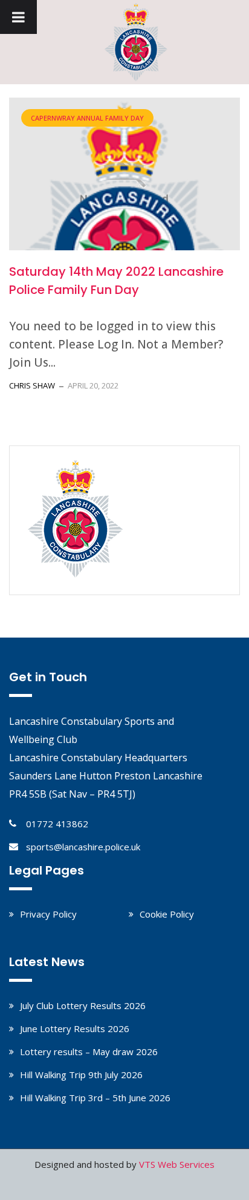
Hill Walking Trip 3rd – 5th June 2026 (95, 1098)
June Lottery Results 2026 (74, 1028)
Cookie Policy (167, 914)
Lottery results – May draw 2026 (89, 1051)
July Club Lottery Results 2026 (83, 1005)
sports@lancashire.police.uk (83, 847)
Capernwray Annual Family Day (87, 117)
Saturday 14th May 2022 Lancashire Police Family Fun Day (116, 280)
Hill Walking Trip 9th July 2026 (81, 1074)
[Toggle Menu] (18, 17)
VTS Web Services (177, 1164)
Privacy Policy (48, 914)
